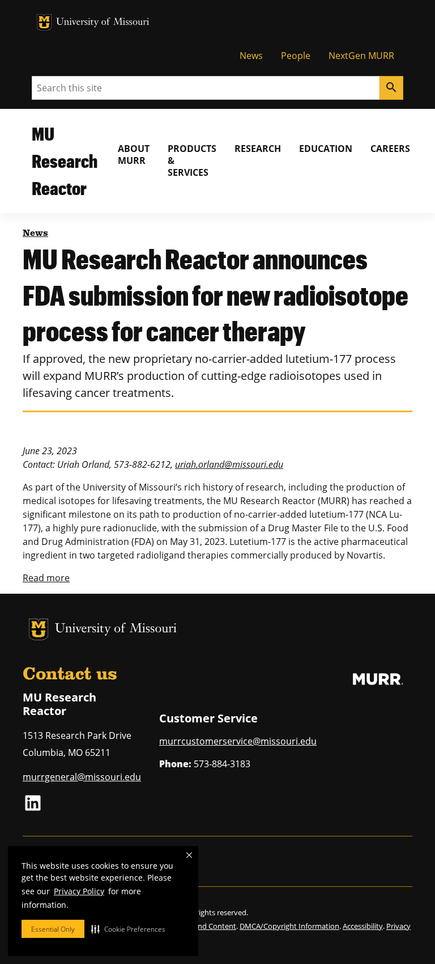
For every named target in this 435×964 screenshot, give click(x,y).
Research (257, 148)
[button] (128, 929)
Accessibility (363, 926)
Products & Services (192, 160)
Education (325, 148)
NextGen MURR (361, 55)
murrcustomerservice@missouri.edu (238, 741)
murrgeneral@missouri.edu (82, 777)
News (251, 55)
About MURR (134, 154)
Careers (390, 148)
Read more (46, 578)
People (295, 55)
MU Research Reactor (64, 160)
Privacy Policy (79, 891)
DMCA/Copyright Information (289, 926)
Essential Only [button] (53, 929)
